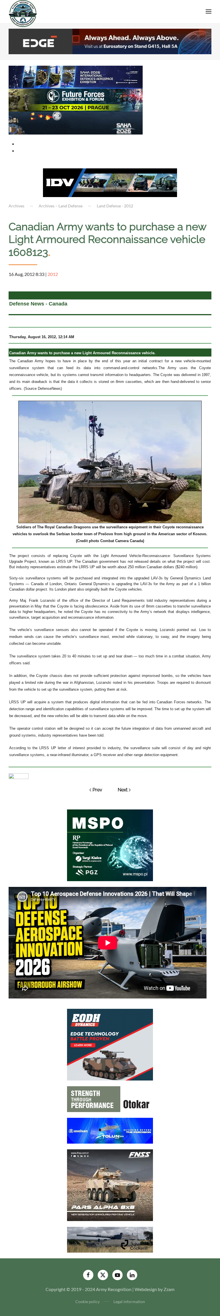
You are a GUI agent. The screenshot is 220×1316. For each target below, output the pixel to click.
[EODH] (110, 1044)
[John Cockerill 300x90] (110, 1239)
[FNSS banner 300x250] (110, 1184)
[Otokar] (110, 1098)
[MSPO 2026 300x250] (110, 844)
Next (122, 790)
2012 (53, 274)
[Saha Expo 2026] (76, 76)
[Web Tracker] (19, 775)
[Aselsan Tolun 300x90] (110, 1130)
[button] (208, 11)
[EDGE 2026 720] (110, 40)
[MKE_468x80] (76, 122)
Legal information (129, 1301)
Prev (97, 790)
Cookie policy (87, 1301)
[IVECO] (110, 182)
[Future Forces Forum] (76, 99)
